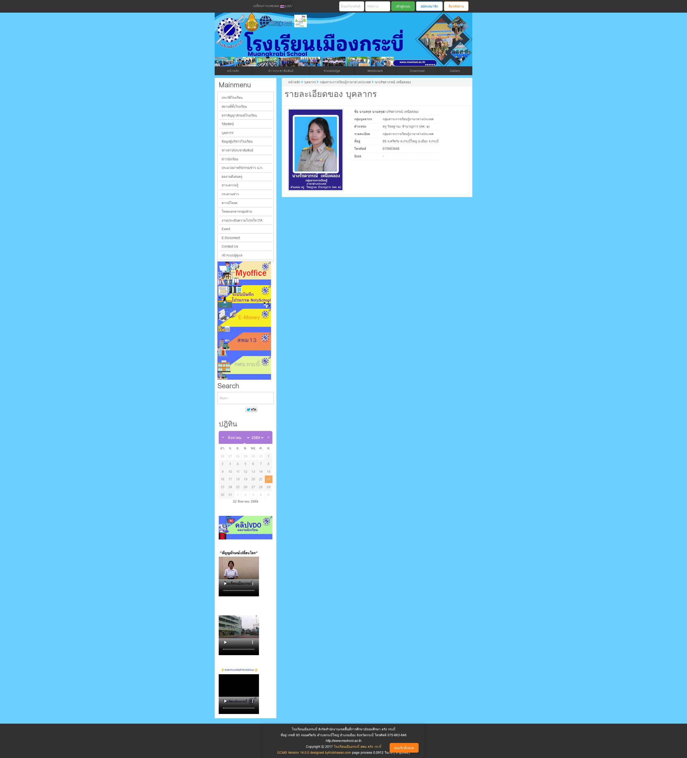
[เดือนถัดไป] (268, 437)
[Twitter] (231, 6)
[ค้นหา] (269, 398)
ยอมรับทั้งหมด (404, 747)
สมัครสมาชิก (429, 6)
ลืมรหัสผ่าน (456, 6)
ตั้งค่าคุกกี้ (380, 747)
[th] (282, 6)
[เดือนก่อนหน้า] (223, 437)
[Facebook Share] (222, 6)
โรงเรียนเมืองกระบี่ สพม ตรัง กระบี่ (323, 46)
